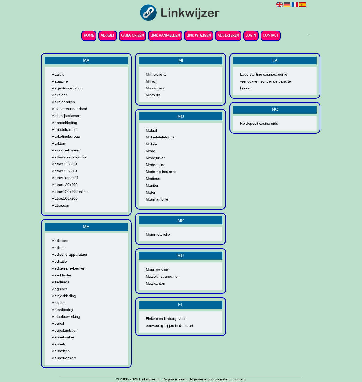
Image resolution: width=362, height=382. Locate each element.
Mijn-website (156, 74)
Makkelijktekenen (65, 116)
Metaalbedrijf (62, 309)
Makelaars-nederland (69, 109)
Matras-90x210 (64, 171)
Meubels (58, 344)
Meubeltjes (60, 351)
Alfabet (107, 36)
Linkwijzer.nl (149, 379)
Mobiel (151, 130)
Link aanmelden (165, 36)
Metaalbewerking (65, 316)
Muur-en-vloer (158, 269)
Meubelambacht (64, 330)
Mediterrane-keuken (68, 268)
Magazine (59, 81)
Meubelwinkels (63, 358)
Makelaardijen (63, 102)
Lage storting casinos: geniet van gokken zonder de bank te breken (265, 81)
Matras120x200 (64, 185)
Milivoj (151, 81)
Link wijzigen (199, 36)
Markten (58, 143)
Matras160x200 (64, 198)
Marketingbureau (65, 136)
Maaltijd (57, 74)
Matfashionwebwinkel (69, 157)
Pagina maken (174, 379)
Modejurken (156, 158)
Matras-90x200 (64, 164)
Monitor (152, 185)
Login (251, 36)
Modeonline (155, 165)
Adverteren (228, 36)
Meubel (57, 323)
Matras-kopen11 (65, 178)
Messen (58, 303)
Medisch (58, 247)
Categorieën (132, 36)
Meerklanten (61, 275)
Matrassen (60, 205)
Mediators (59, 240)
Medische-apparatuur (69, 254)
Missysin (153, 95)
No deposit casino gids (259, 123)
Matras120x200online (69, 191)
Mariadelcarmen (65, 129)
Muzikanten (155, 283)
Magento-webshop (67, 88)
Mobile (151, 144)
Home (89, 36)
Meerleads (60, 282)
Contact (270, 36)
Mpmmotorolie (158, 234)
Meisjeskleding (63, 296)
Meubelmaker (62, 337)
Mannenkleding (64, 122)
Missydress (155, 88)
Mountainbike (157, 199)
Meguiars (59, 289)
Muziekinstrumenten (163, 276)
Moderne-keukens (161, 172)
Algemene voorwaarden (209, 379)
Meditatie (59, 261)
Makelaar (59, 95)
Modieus (153, 178)
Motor (151, 192)
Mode (150, 151)
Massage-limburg (66, 150)
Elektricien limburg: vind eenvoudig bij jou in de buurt (169, 322)
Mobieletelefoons (160, 137)
